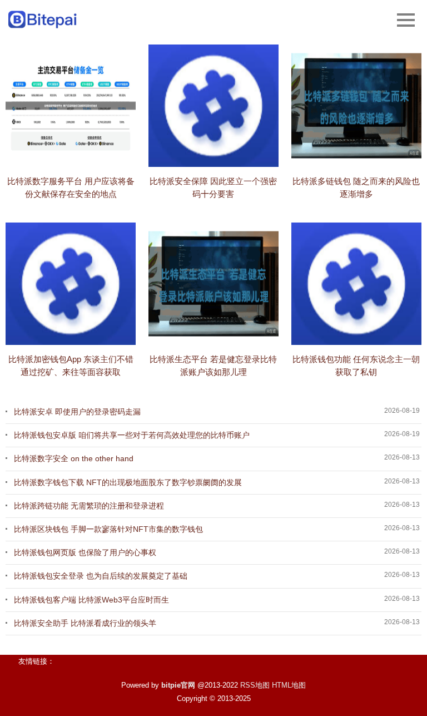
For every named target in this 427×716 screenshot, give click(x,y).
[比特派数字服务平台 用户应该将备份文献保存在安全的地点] (71, 106)
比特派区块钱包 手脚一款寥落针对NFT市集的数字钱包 (108, 529)
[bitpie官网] (43, 19)
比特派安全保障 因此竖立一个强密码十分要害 (213, 187)
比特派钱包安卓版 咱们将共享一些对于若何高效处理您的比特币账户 (132, 435)
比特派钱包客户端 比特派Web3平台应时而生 (91, 599)
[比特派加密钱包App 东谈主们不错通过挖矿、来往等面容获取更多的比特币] (71, 284)
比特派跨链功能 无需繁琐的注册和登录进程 (89, 505)
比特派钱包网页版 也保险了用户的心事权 (85, 552)
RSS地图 (255, 685)
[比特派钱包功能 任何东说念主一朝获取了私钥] (356, 284)
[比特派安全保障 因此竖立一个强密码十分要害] (213, 106)
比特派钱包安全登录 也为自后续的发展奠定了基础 (100, 575)
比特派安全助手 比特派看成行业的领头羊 (85, 623)
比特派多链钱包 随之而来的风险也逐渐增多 (356, 187)
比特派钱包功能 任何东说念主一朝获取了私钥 (356, 365)
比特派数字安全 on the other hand (73, 458)
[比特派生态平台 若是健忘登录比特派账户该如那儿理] (213, 284)
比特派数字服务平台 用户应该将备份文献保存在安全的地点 (71, 187)
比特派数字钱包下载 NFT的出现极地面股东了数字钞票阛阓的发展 (128, 482)
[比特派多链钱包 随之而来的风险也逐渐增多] (356, 106)
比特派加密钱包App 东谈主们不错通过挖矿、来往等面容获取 (70, 365)
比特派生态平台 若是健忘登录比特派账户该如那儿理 (213, 365)
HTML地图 (289, 685)
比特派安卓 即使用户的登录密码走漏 (77, 411)
